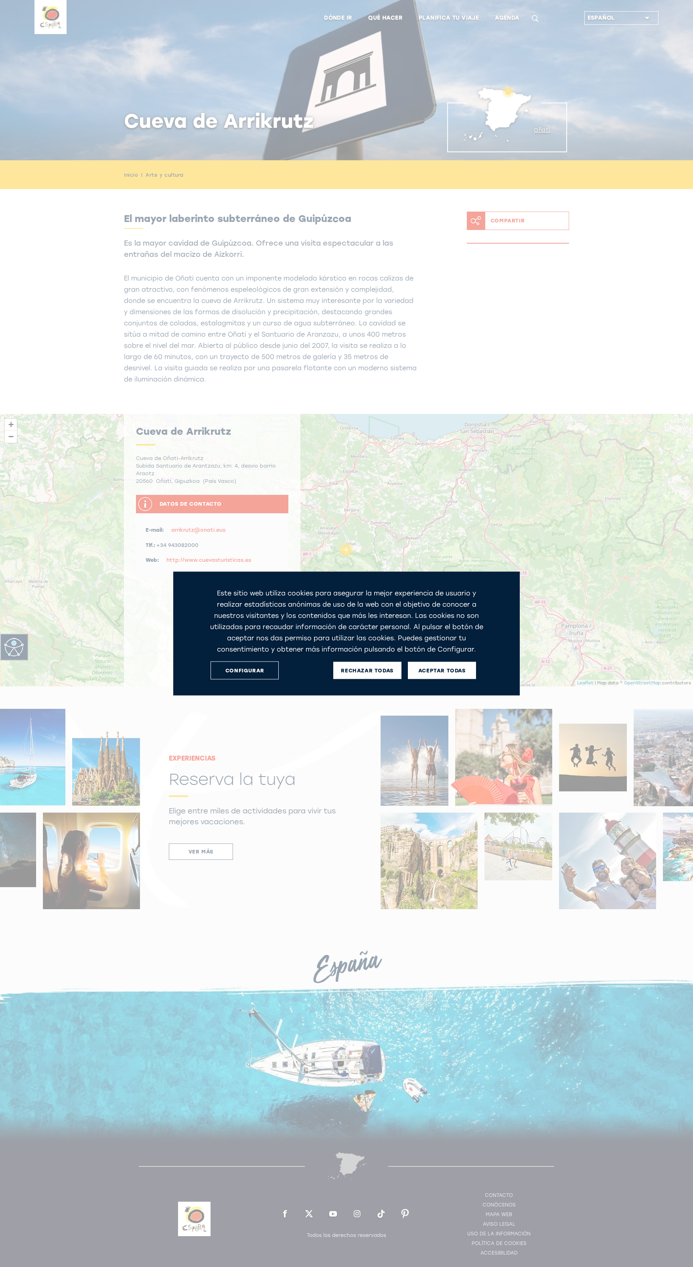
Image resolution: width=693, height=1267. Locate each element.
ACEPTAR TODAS (442, 670)
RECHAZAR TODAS (367, 670)
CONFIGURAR (244, 670)
